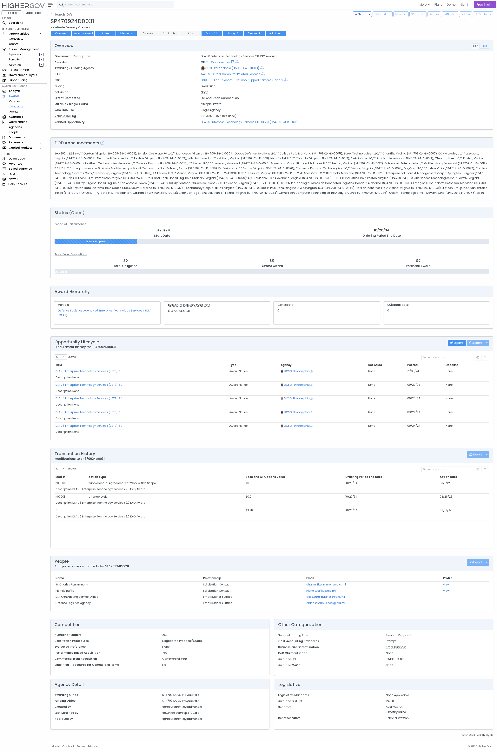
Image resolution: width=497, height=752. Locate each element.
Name (60, 578)
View (446, 584)
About (55, 746)
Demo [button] (451, 5)
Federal (11, 13)
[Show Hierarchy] (237, 62)
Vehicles (15, 101)
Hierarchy (126, 33)
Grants (13, 44)
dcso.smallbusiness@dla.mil (325, 597)
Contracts (16, 39)
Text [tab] (484, 46)
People (13, 132)
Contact (68, 746)
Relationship (212, 578)
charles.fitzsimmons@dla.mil (326, 584)
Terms (80, 746)
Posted (412, 365)
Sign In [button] (464, 5)
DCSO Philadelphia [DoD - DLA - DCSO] (232, 68)
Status (105, 33)
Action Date (448, 477)
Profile (447, 578)
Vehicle (63, 305)
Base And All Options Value (265, 477)
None (204, 92)
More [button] (423, 5)
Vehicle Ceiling (65, 116)
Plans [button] (438, 5)
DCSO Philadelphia (297, 371)
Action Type (97, 477)
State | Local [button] (33, 13)
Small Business (396, 647)
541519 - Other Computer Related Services (230, 74)
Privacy (93, 746)
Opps (211, 33)
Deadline (452, 365)
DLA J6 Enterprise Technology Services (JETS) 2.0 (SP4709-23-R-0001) (249, 122)
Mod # (60, 477)
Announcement (83, 33)
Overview (61, 33)
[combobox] (115, 4)
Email (310, 578)
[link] (485, 357)
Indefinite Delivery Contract (189, 305)
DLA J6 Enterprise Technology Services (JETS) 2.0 (89, 371)
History (232, 33)
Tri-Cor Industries (218, 62)
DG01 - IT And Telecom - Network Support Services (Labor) (242, 80)
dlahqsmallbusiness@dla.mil (326, 603)
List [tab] (475, 46)
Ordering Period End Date (363, 477)
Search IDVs (63, 14)
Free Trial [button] (483, 5)
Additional (275, 33)
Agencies (15, 127)
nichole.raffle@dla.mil (321, 591)
